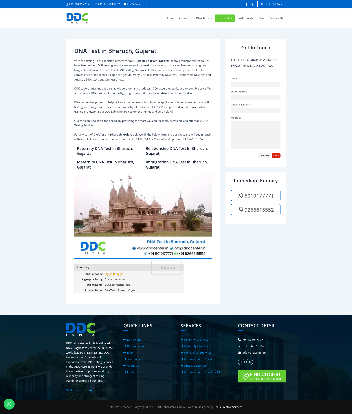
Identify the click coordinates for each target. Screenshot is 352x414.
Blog (130, 352)
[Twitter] (252, 4)
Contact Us (134, 372)
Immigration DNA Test (198, 359)
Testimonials (135, 359)
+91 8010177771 (254, 339)
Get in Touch (74, 390)
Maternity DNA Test (196, 346)
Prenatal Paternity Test (198, 352)
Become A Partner (138, 346)
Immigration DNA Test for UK (202, 372)
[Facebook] (246, 4)
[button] (271, 4)
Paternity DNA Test (196, 339)
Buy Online (134, 339)
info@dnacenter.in (138, 4)
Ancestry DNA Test (195, 365)
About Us (133, 365)
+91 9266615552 (108, 4)
